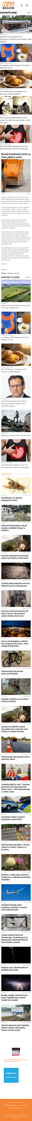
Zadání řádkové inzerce (11, 1105)
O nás (9, 1102)
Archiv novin (23, 1105)
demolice (10, 273)
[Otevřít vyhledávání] (21, 5)
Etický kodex (18, 1108)
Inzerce (14, 1102)
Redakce (11, 1108)
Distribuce (21, 1102)
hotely (17, 273)
